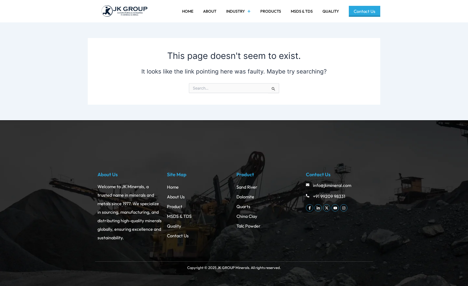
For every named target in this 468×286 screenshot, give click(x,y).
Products (270, 11)
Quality (330, 11)
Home (187, 11)
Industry (235, 11)
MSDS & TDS (302, 11)
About (209, 11)
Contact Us (364, 11)
